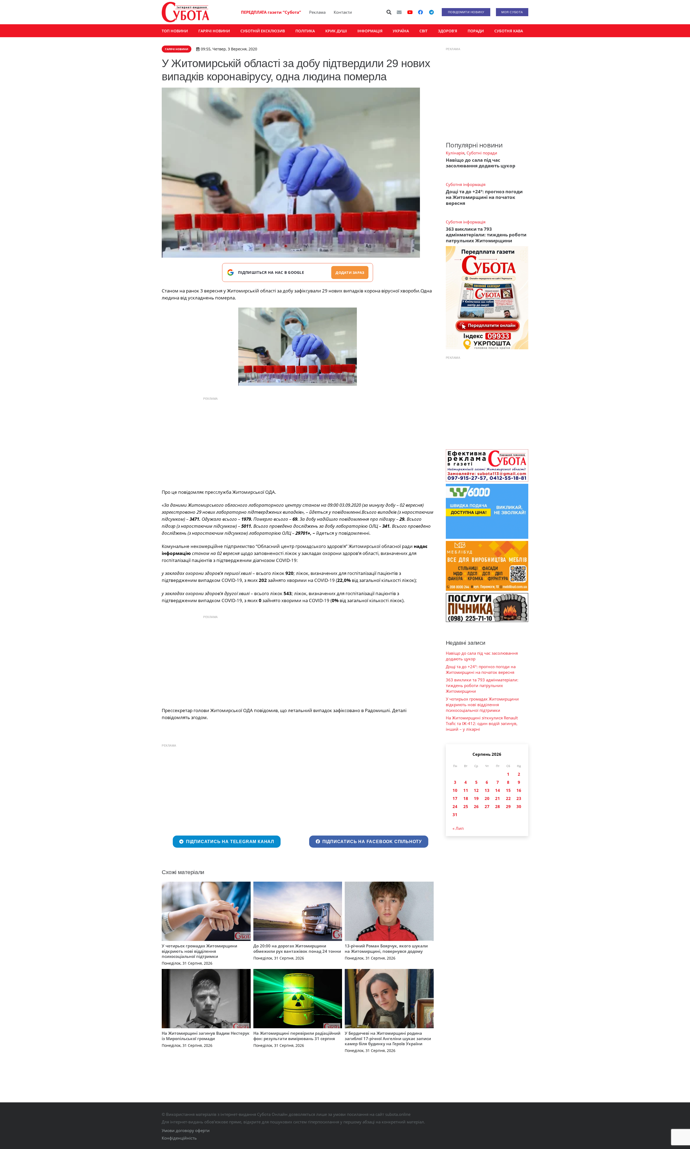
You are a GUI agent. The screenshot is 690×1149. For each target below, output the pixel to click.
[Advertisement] (297, 441)
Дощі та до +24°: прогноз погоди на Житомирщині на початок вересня (484, 197)
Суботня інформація (465, 184)
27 (487, 806)
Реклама (317, 12)
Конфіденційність (179, 1138)
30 (518, 806)
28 (497, 806)
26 (476, 806)
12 (476, 790)
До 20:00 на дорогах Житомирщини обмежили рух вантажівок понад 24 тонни (297, 948)
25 (465, 806)
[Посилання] (185, 12)
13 (487, 790)
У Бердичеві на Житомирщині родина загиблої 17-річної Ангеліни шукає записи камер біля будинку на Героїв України (388, 1038)
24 (455, 806)
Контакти (343, 12)
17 (455, 798)
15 (508, 790)
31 (455, 814)
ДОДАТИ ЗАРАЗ (350, 272)
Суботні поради (482, 153)
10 (455, 790)
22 (508, 798)
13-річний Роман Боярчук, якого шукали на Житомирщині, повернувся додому (386, 948)
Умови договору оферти (186, 1130)
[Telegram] (431, 12)
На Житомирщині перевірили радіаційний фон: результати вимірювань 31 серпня (296, 1035)
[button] (389, 12)
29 (508, 806)
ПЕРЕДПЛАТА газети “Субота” (271, 12)
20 (487, 798)
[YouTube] (410, 12)
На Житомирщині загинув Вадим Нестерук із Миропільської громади (206, 1035)
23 (518, 798)
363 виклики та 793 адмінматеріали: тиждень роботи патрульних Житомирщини (486, 235)
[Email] (399, 12)
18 (465, 798)
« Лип (458, 828)
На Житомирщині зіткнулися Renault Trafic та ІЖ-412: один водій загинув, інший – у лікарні (482, 723)
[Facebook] (420, 12)
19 (476, 798)
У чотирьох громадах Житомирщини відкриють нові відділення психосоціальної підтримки (199, 951)
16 (518, 790)
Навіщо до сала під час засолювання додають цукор (480, 163)
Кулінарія (455, 153)
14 (497, 790)
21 (497, 798)
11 (465, 790)
